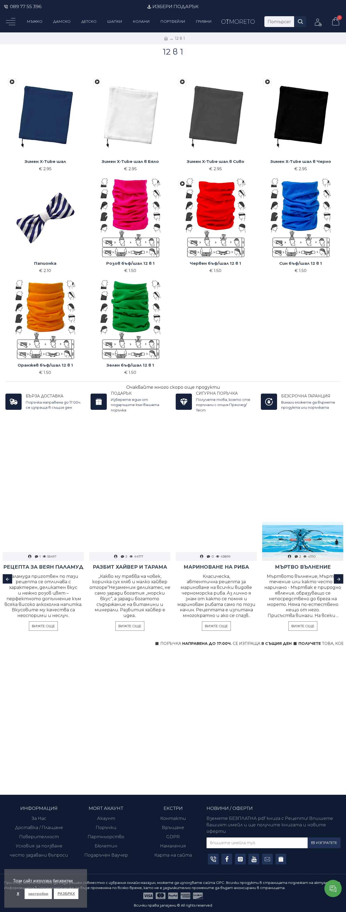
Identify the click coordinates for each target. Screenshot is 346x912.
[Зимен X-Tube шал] (12, 82)
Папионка (45, 263)
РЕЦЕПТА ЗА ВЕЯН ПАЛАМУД (43, 567)
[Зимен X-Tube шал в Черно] (267, 82)
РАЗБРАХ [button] (66, 893)
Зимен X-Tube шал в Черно (300, 161)
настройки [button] (38, 893)
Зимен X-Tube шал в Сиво (215, 161)
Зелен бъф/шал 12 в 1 (130, 365)
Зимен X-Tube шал (45, 161)
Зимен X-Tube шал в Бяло (130, 161)
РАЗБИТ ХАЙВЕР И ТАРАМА (130, 567)
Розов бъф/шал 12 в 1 (130, 263)
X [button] (18, 893)
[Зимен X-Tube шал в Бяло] (97, 82)
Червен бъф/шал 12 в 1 (215, 263)
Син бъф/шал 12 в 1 (300, 263)
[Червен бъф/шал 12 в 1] (182, 184)
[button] (7, 579)
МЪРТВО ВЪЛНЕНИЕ (303, 567)
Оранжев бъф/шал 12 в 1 (45, 365)
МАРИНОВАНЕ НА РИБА (216, 567)
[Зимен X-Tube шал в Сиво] (182, 82)
